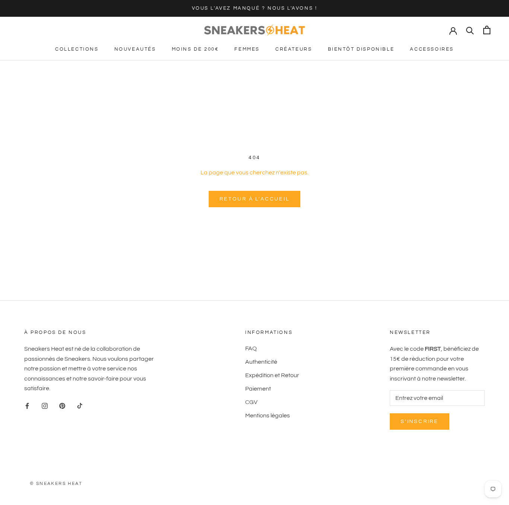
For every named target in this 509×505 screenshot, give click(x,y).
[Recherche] (470, 30)
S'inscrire (420, 421)
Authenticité (261, 362)
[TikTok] (80, 405)
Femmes (247, 49)
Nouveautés (135, 49)
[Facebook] (27, 405)
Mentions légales (267, 416)
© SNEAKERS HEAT (56, 483)
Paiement (258, 389)
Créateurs (293, 49)
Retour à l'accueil (254, 199)
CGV (251, 402)
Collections (77, 49)
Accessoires (432, 49)
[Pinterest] (62, 405)
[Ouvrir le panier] (486, 30)
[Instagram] (45, 405)
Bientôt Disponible (361, 49)
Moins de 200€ (195, 49)
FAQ (251, 348)
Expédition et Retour (272, 375)
